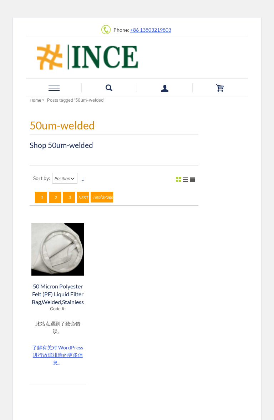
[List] (185, 179)
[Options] (192, 179)
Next (83, 197)
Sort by (41, 178)
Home (35, 100)
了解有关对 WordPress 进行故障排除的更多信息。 (57, 354)
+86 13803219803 (150, 30)
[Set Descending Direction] (82, 178)
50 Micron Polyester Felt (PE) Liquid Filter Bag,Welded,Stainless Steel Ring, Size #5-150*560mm (58, 302)
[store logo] (137, 56)
